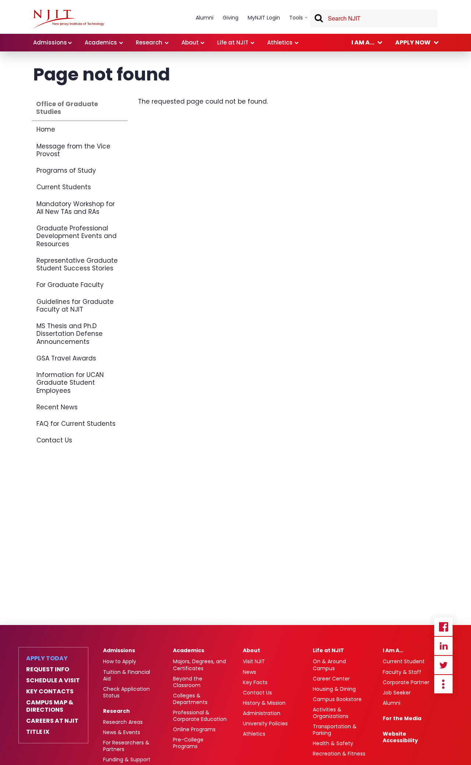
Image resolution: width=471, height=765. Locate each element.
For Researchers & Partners (126, 746)
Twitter (443, 665)
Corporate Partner (406, 682)
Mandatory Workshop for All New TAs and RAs (75, 208)
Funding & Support (126, 759)
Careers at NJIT (52, 721)
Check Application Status (126, 692)
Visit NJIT (254, 661)
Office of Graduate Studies (67, 108)
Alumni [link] (204, 17)
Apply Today (47, 658)
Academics (188, 650)
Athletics (254, 733)
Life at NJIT (328, 650)
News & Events (121, 732)
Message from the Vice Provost (73, 150)
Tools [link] (296, 17)
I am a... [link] (362, 42)
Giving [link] (230, 17)
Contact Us (54, 440)
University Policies (265, 723)
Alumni (391, 703)
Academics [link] (101, 42)
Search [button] (318, 19)
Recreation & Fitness (339, 753)
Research (116, 711)
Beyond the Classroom (187, 682)
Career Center (331, 678)
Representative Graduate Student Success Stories (77, 264)
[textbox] (374, 18)
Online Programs (194, 729)
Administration (261, 713)
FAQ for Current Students (76, 423)
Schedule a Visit (53, 680)
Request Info (47, 669)
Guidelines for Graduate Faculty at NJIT (75, 305)
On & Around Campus (329, 664)
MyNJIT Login (264, 17)
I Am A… (393, 650)
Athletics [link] (280, 42)
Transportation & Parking (335, 729)
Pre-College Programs (188, 743)
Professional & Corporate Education (200, 715)
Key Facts (255, 682)
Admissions (119, 650)
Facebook (443, 627)
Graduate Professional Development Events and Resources (76, 236)
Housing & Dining (334, 689)
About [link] (190, 42)
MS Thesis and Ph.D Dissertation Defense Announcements (69, 334)
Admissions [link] (50, 42)
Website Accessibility (400, 737)
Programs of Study (66, 170)
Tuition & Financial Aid (126, 675)
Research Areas (123, 722)
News (249, 672)
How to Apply (119, 661)
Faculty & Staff (402, 672)
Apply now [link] (413, 42)
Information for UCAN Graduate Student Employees (70, 382)
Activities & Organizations (330, 712)
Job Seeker (397, 692)
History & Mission (264, 703)
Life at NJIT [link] (232, 42)
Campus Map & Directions (49, 706)
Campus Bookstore (337, 699)
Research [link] (149, 42)
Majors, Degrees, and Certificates (199, 664)
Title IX (37, 732)
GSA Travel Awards (66, 358)
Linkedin (443, 646)
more (443, 684)
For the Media (402, 718)
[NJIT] (68, 19)
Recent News (57, 407)
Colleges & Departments (190, 698)
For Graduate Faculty (70, 284)
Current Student (404, 661)
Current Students (63, 187)
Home (45, 129)
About (251, 650)
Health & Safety (333, 743)
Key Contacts (50, 691)
